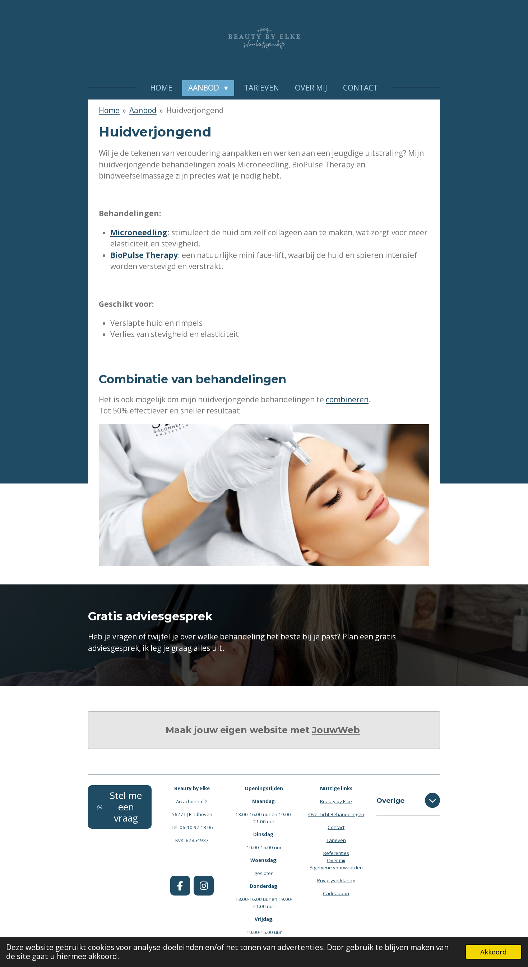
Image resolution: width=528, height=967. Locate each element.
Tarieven (336, 840)
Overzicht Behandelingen (336, 814)
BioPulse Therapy (144, 255)
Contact (336, 827)
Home (109, 110)
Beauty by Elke (336, 801)
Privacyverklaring (336, 880)
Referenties (336, 853)
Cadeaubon (336, 893)
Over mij (336, 860)
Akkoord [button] (493, 952)
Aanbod (143, 110)
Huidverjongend (195, 110)
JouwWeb (336, 730)
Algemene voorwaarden (336, 867)
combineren (347, 399)
